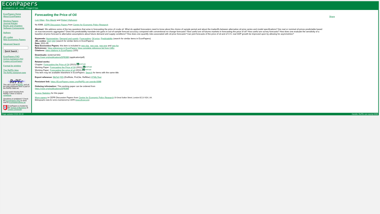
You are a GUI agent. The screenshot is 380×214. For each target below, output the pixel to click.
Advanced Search (11, 44)
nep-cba (85, 45)
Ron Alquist (51, 20)
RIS (62, 77)
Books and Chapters (12, 26)
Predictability (107, 38)
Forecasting (85, 38)
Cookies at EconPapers (12, 61)
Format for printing (12, 65)
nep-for (115, 45)
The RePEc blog (11, 70)
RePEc (20, 85)
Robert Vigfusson (69, 20)
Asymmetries (52, 38)
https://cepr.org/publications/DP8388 (52, 57)
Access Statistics (42, 93)
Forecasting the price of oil (62, 70)
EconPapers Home (12, 14)
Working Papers (10, 21)
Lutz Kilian (40, 20)
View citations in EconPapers (58, 50)
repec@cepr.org (82, 100)
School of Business (18, 108)
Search (89, 72)
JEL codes (8, 37)
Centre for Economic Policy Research (90, 24)
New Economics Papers (14, 39)
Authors (7, 32)
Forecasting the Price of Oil (56, 64)
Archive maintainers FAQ (13, 59)
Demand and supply (69, 38)
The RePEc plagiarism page (14, 73)
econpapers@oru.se (17, 102)
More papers (41, 97)
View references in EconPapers (62, 48)
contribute (7, 95)
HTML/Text (96, 77)
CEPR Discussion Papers (56, 24)
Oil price (96, 38)
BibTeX (56, 77)
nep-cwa (94, 45)
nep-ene (103, 45)
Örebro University (15, 109)
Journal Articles (10, 23)
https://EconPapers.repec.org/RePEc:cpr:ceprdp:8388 (76, 81)
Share (332, 16)
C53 (49, 41)
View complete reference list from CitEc (96, 48)
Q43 (54, 41)
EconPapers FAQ (11, 56)
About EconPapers (12, 16)
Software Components (13, 28)
